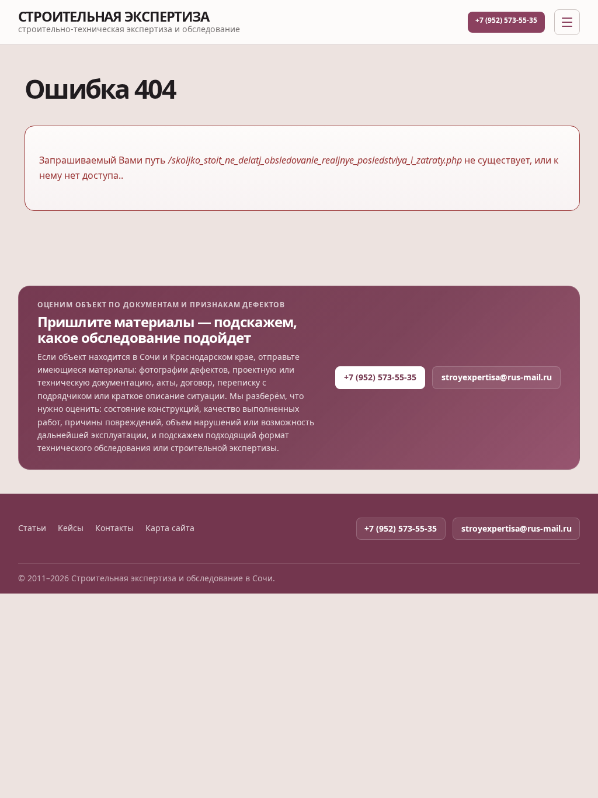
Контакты (114, 528)
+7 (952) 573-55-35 (506, 20)
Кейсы (71, 528)
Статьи (32, 528)
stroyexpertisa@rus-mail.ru (496, 377)
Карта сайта (169, 528)
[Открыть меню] (567, 22)
